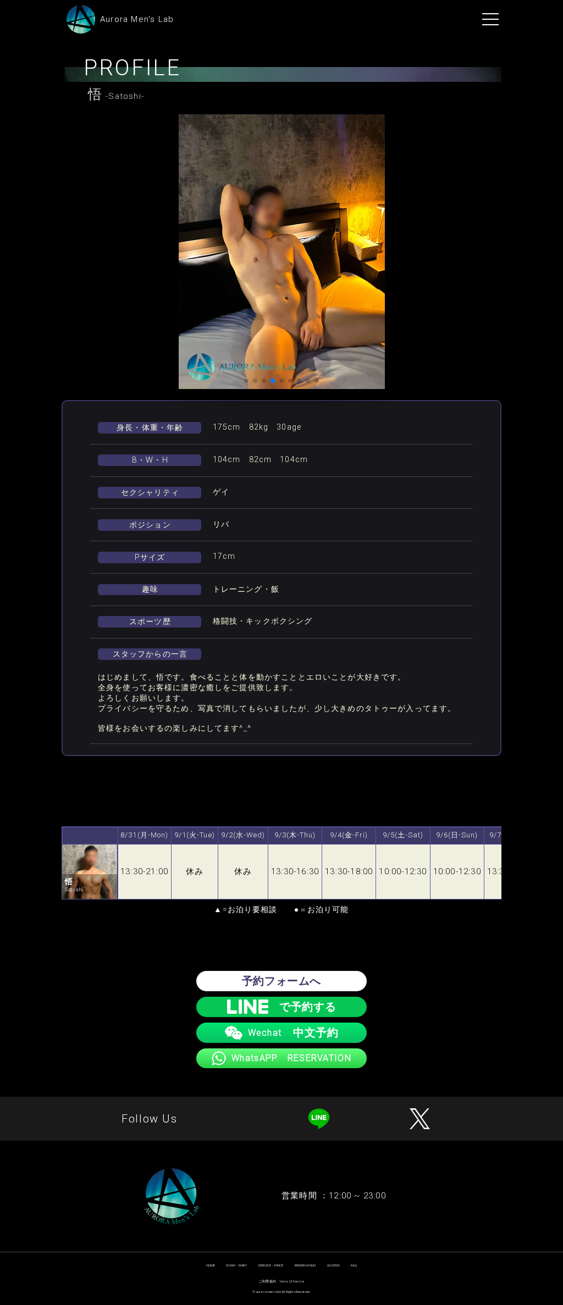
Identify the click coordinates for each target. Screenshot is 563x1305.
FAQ (354, 1265)
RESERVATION (305, 1265)
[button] (246, 381)
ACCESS (333, 1265)
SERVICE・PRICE (270, 1265)
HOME (210, 1265)
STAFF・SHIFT (236, 1265)
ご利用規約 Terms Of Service (281, 1281)
